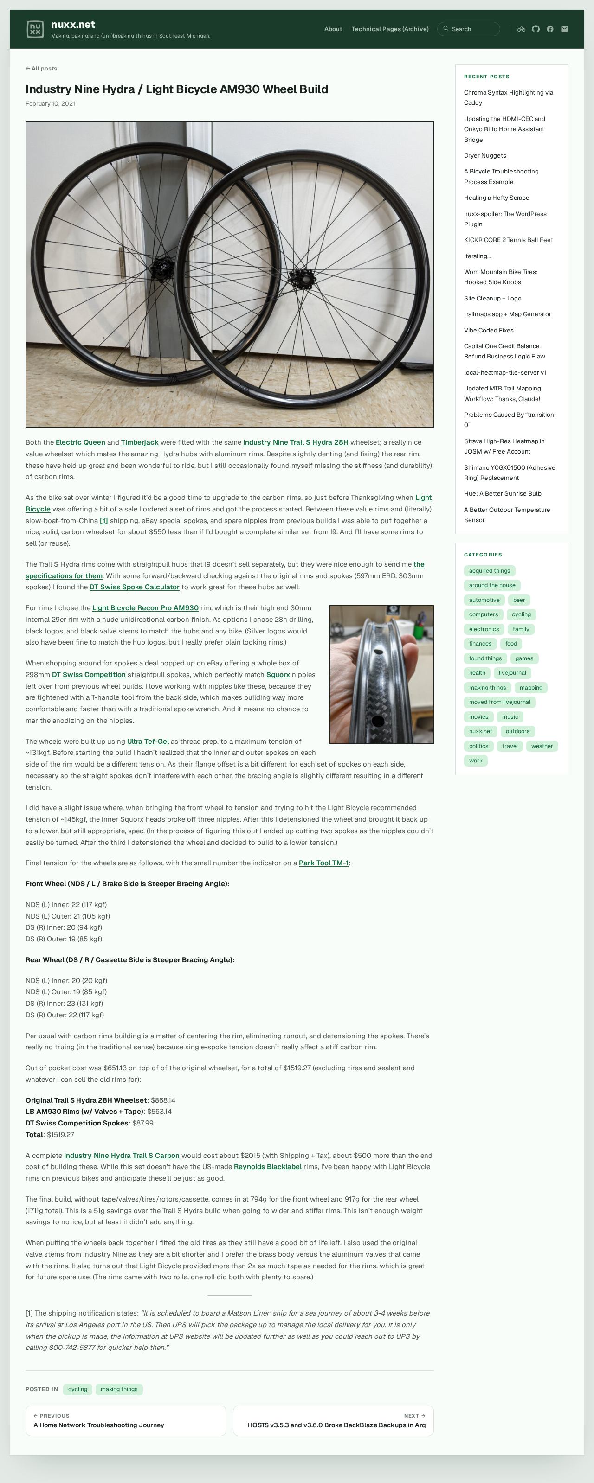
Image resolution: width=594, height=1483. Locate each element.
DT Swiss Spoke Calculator (135, 586)
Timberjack (140, 442)
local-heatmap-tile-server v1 (505, 372)
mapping (531, 687)
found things (485, 658)
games (525, 658)
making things (119, 1389)
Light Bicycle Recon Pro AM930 (145, 607)
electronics (484, 629)
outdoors (518, 731)
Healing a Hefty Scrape (496, 197)
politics (479, 746)
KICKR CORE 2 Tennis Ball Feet (508, 240)
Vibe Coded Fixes (489, 330)
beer (519, 600)
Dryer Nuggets (485, 155)
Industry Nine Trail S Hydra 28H (296, 442)
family (521, 629)
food (511, 643)
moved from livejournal (499, 702)
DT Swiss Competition (89, 674)
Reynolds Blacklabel (268, 1166)
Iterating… (477, 256)
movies (479, 717)
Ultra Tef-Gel (148, 741)
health (477, 673)
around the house (492, 585)
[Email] (564, 29)
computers (483, 614)
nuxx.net (480, 731)
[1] (104, 520)
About (333, 29)
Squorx (278, 674)
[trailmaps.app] (521, 29)
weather (542, 746)
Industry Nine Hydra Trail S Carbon (122, 1155)
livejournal (512, 673)
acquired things (489, 571)
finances (480, 643)
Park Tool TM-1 (324, 862)
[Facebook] (550, 29)
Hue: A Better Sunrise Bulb (503, 493)
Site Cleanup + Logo (493, 298)
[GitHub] (536, 29)
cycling (77, 1389)
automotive (484, 600)
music (510, 717)
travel (510, 746)
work (476, 760)
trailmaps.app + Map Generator (507, 314)
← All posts (41, 68)
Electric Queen (80, 442)
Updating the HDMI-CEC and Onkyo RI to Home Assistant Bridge (504, 129)
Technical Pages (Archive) (390, 29)
